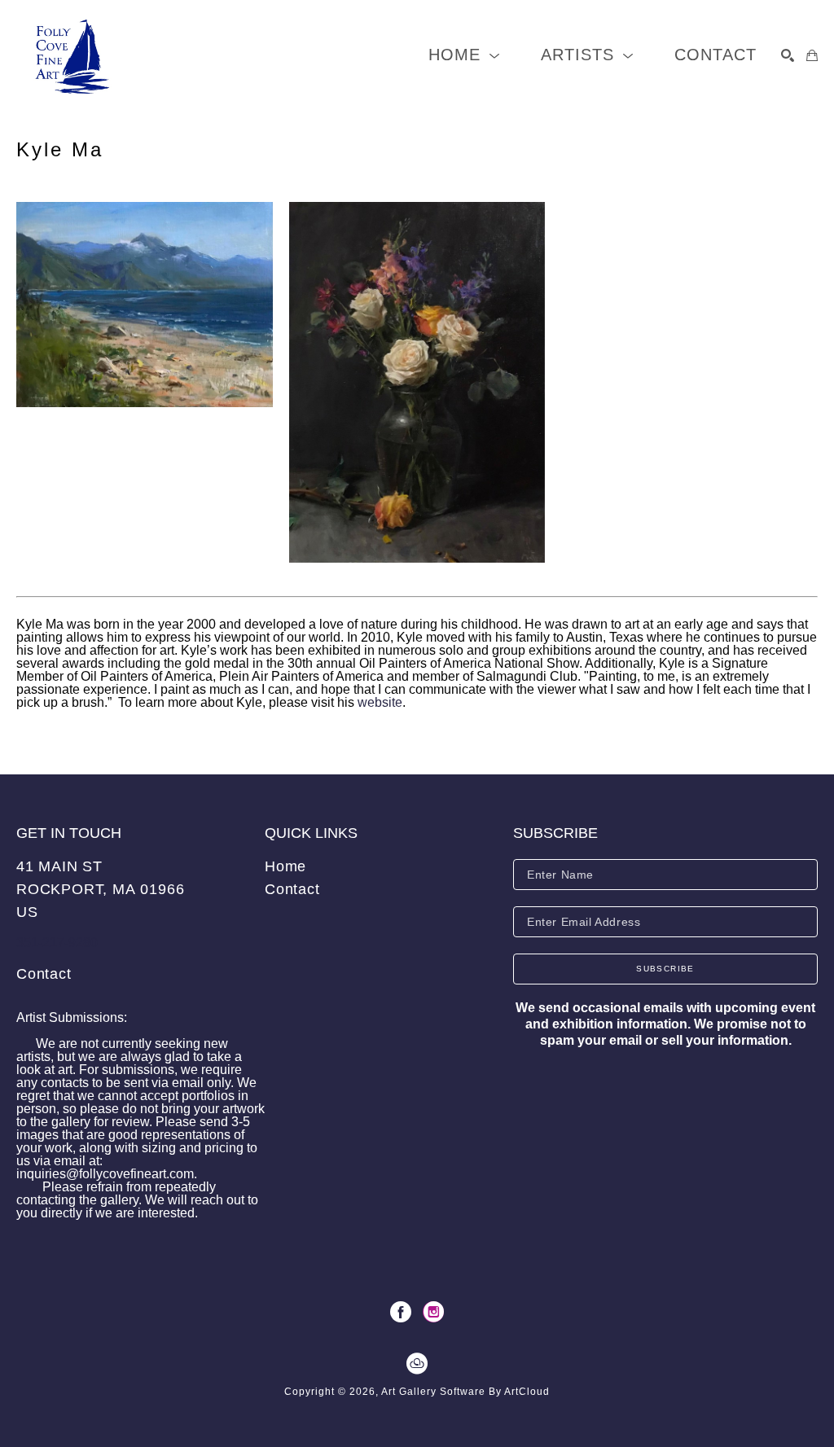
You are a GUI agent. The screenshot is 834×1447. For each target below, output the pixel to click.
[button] (464, 55)
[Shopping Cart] (812, 55)
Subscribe (665, 968)
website (380, 702)
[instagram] (433, 1311)
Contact (44, 974)
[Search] (787, 55)
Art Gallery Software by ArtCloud (465, 1391)
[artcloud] (417, 1364)
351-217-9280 (57, 942)
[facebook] (400, 1311)
